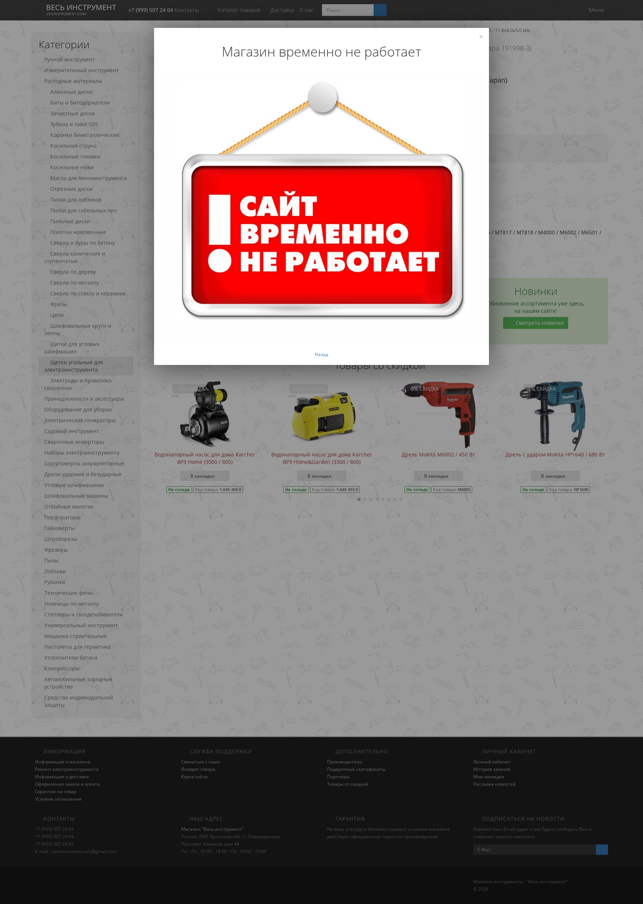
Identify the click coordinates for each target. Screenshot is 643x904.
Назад (321, 354)
